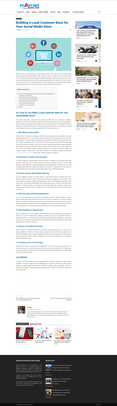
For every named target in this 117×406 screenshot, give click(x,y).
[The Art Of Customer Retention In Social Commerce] (43, 333)
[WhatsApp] (28, 33)
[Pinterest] (25, 33)
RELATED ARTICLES (22, 324)
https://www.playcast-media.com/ (34, 309)
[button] (99, 12)
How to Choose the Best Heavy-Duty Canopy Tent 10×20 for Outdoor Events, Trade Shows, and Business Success (86, 33)
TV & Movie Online (78, 12)
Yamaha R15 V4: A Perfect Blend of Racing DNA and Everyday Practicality (86, 56)
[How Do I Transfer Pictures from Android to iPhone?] (24, 333)
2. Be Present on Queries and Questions (28, 97)
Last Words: (20, 107)
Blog (27, 12)
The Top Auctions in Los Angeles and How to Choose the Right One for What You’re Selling (86, 124)
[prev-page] (17, 347)
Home (17, 16)
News (59, 12)
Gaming (34, 12)
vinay (77, 106)
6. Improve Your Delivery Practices (27, 103)
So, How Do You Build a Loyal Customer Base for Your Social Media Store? (36, 93)
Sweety (19, 29)
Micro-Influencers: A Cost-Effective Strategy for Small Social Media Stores (28, 299)
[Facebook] (17, 33)
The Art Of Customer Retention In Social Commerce (60, 299)
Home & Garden (43, 12)
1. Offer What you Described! (25, 95)
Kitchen (52, 12)
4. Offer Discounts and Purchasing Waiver (28, 100)
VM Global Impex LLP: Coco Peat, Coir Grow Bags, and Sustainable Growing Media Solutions (86, 79)
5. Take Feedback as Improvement (27, 102)
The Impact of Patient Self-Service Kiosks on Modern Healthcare (84, 102)
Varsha (78, 38)
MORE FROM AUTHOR (35, 324)
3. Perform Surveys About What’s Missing (28, 98)
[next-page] (20, 347)
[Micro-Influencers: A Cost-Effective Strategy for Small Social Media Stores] (62, 333)
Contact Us (20, 12)
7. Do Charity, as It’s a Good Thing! (26, 105)
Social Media (23, 16)
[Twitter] (21, 33)
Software (66, 12)
